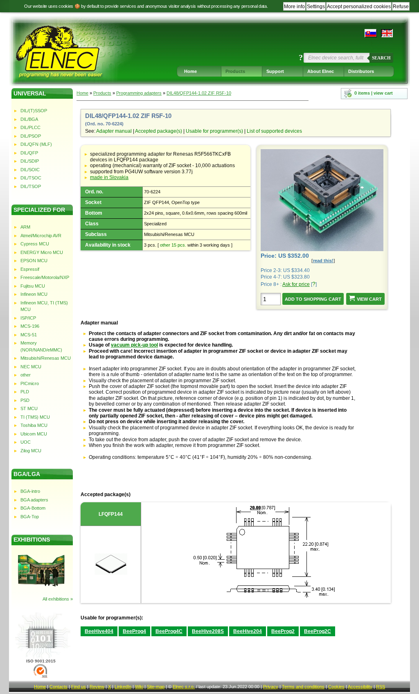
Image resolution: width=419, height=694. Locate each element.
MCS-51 (28, 334)
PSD (24, 400)
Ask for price (296, 284)
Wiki (139, 686)
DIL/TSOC (30, 177)
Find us (78, 686)
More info (294, 6)
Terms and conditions (303, 686)
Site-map (155, 686)
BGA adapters (34, 499)
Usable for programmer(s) (214, 131)
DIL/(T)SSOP (33, 110)
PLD (24, 391)
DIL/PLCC (30, 127)
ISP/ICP (28, 317)
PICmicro (29, 383)
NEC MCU (30, 366)
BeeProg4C (168, 631)
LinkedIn (123, 686)
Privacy (270, 686)
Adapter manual (114, 131)
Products (235, 71)
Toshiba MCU (33, 425)
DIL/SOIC (30, 169)
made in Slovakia (109, 177)
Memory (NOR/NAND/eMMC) (41, 346)
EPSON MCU (33, 260)
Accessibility (360, 686)
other (25, 374)
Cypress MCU (34, 243)
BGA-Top (29, 516)
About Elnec (320, 71)
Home (190, 71)
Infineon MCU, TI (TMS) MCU (44, 306)
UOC (25, 442)
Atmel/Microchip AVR (40, 235)
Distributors (361, 71)
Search (381, 57)
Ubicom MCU (33, 433)
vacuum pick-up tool (134, 345)
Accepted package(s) (158, 131)
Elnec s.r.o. (184, 686)
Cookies (336, 686)
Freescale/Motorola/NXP (44, 277)
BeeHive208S (208, 631)
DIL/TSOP (30, 186)
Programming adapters (139, 93)
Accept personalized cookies (359, 6)
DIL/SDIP (29, 161)
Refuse (401, 6)
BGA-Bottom (32, 508)
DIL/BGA (29, 119)
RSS (380, 686)
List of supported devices (274, 131)
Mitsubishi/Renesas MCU (45, 358)
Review (97, 686)
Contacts (59, 686)
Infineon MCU (33, 294)
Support (275, 71)
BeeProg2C (317, 631)
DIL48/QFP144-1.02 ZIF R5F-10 (199, 93)
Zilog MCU (30, 450)
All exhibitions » (58, 598)
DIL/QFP (29, 152)
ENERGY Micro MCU (41, 252)
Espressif (29, 269)
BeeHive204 (247, 631)
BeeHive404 (99, 631)
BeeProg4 (134, 631)
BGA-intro (30, 491)
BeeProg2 (283, 631)
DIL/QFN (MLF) (36, 144)
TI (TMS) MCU (35, 417)
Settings (316, 6)
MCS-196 (29, 326)
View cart (369, 299)
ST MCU (29, 408)
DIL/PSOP (30, 136)
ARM (25, 227)
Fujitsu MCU (32, 285)
